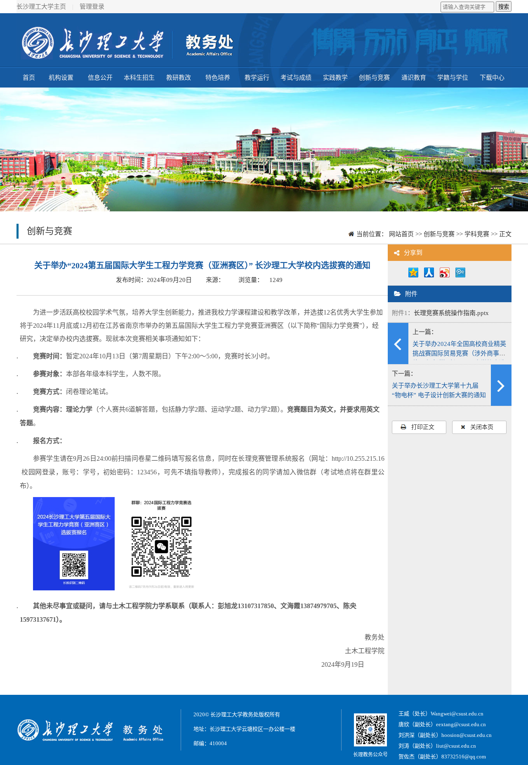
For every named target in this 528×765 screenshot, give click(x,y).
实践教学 (335, 77)
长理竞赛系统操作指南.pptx (451, 313)
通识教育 (413, 77)
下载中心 (492, 77)
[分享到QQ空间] (415, 275)
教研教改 (178, 77)
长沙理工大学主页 (41, 6)
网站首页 (401, 234)
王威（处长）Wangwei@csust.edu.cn (440, 714)
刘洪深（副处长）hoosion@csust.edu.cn (445, 735)
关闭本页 (481, 427)
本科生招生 (139, 77)
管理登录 (92, 6)
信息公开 (100, 77)
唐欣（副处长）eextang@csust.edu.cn (442, 724)
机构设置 (61, 77)
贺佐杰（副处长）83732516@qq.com (442, 756)
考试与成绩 (295, 77)
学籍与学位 (452, 77)
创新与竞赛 (374, 77)
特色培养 (217, 77)
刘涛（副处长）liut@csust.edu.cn (437, 746)
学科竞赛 (476, 234)
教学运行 (257, 77)
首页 (29, 77)
